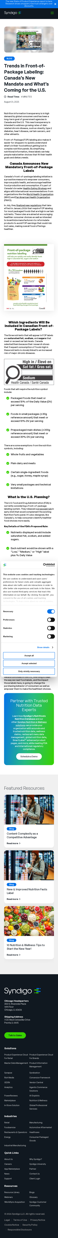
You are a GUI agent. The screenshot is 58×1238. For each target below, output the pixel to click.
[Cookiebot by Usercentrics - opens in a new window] (43, 565)
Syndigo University (37, 1164)
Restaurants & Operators (15, 1132)
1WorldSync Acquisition (14, 1202)
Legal (7, 1220)
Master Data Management (16, 1063)
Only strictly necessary (29, 671)
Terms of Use (20, 1220)
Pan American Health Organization (32, 197)
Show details (43, 647)
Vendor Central (36, 1082)
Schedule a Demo (29, 756)
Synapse (8, 1073)
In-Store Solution (11, 1105)
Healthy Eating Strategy (35, 188)
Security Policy (29, 1224)
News (6, 1174)
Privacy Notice (37, 1220)
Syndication (34, 1073)
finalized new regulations (29, 205)
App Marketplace (12, 1169)
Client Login (34, 1178)
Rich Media (9, 1077)
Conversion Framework (39, 1077)
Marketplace (10, 1100)
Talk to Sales (15, 1035)
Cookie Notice (11, 1224)
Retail (6, 1122)
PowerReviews (11, 1095)
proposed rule (44, 509)
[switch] (51, 620)
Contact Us (34, 1174)
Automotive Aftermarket (40, 1127)
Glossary (33, 1197)
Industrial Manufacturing (15, 1145)
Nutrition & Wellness (38, 1100)
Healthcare (34, 1132)
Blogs (32, 1192)
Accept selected (29, 663)
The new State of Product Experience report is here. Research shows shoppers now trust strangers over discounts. (29, 3)
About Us (8, 1159)
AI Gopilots (34, 1095)
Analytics (8, 1087)
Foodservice (10, 1127)
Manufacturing (35, 1122)
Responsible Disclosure (20, 1229)
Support (8, 1178)
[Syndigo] (12, 13)
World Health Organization (39, 194)
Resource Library (11, 1192)
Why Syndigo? (35, 1159)
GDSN (7, 1082)
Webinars (8, 1197)
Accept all (29, 655)
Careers (8, 1164)
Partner (32, 1169)
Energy (7, 1137)
